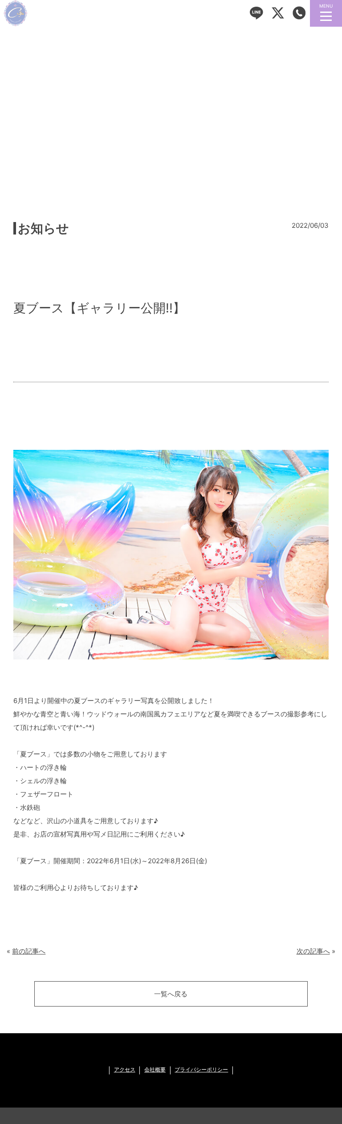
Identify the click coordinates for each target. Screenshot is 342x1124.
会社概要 (155, 1070)
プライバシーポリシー (201, 1070)
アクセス (124, 1070)
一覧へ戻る (170, 994)
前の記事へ (28, 951)
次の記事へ (313, 951)
